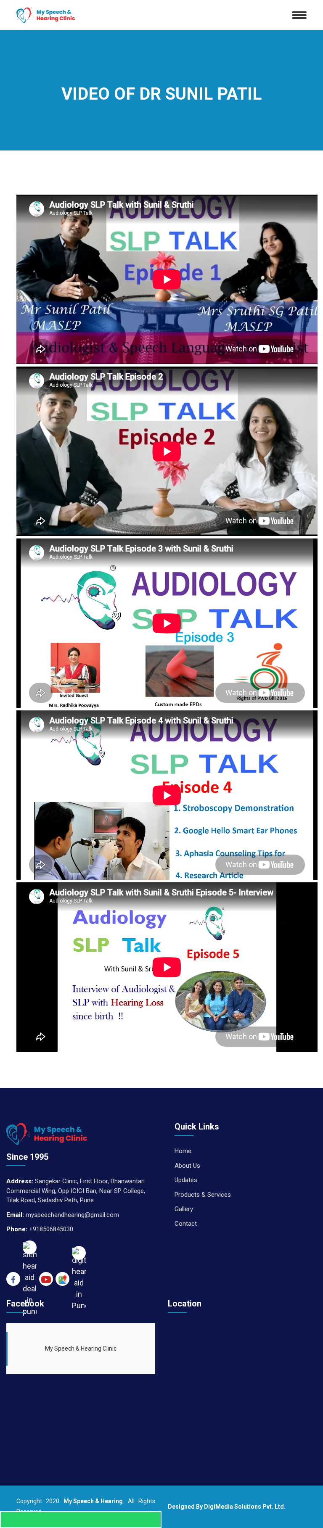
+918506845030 (51, 1229)
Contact (186, 1223)
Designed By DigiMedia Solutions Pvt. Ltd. (227, 1506)
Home (183, 1151)
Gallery (184, 1209)
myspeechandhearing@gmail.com (72, 1215)
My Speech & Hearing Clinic (80, 1348)
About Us (187, 1165)
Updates (186, 1180)
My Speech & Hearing (93, 1501)
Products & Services (203, 1194)
